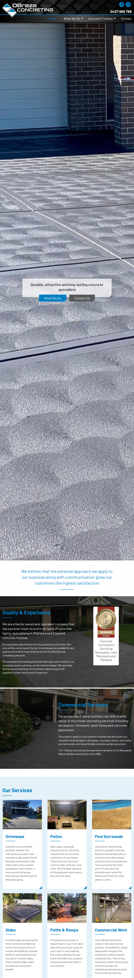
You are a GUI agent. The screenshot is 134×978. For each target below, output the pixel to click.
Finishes (67, 300)
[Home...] (27, 6)
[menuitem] (53, 18)
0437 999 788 (121, 11)
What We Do (72, 18)
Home (51, 18)
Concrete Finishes (100, 18)
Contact (126, 18)
